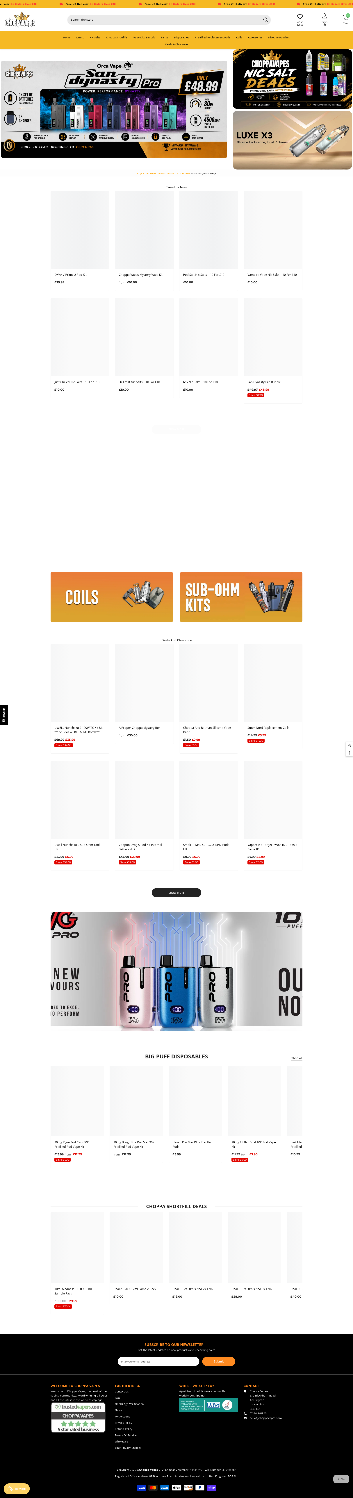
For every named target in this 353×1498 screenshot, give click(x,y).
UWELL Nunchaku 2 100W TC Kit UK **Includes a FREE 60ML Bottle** (78, 730)
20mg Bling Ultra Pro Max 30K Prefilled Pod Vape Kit (133, 1144)
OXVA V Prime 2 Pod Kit (70, 275)
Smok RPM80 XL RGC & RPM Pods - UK (207, 847)
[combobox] (164, 19)
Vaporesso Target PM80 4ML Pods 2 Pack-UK (272, 847)
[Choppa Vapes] (112, 494)
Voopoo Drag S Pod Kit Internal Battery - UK (140, 847)
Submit (219, 1361)
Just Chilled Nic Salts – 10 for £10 (76, 382)
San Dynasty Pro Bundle (264, 382)
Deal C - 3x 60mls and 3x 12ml (251, 1289)
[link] (82, 454)
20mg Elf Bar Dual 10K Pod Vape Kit (253, 1144)
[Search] (169, 19)
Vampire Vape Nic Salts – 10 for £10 (272, 275)
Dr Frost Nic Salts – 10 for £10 (139, 382)
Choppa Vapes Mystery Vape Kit (141, 275)
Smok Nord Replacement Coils (268, 728)
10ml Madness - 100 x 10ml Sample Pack (73, 1291)
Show (4, 715)
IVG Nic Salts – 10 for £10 (200, 382)
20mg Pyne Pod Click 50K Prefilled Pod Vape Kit (71, 1144)
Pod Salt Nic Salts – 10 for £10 (203, 275)
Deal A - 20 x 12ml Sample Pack (134, 1289)
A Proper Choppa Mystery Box (139, 728)
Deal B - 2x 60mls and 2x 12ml (192, 1289)
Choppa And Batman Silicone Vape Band (207, 730)
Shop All (296, 1058)
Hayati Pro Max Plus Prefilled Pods (192, 1144)
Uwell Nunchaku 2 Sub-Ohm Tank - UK (78, 847)
